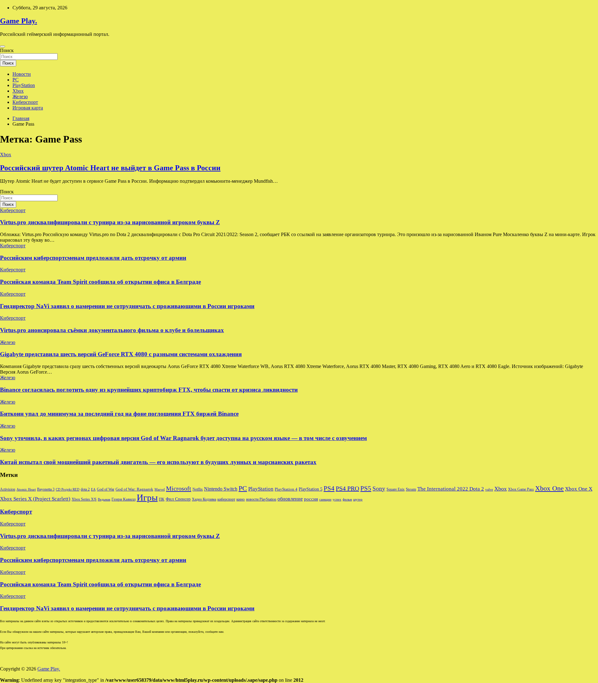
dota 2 (85, 489)
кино (240, 499)
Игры (147, 497)
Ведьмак (104, 499)
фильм (347, 499)
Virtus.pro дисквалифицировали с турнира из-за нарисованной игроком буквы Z (110, 222)
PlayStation (23, 85)
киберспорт (226, 499)
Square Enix (396, 489)
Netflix (197, 489)
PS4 (329, 488)
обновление (290, 498)
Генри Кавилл (123, 499)
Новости (21, 74)
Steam (411, 489)
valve (489, 489)
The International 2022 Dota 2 (450, 489)
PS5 (365, 488)
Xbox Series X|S (84, 499)
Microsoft (178, 488)
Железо (20, 96)
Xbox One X (578, 489)
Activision (7, 489)
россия (311, 499)
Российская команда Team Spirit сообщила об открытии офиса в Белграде (100, 282)
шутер (358, 499)
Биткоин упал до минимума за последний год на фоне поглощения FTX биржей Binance (119, 413)
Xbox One (549, 488)
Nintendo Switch (220, 489)
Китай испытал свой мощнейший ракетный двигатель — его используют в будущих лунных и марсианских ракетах (158, 462)
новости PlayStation (261, 499)
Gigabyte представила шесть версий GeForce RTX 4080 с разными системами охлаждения (121, 354)
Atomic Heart (26, 489)
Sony (379, 488)
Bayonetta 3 (46, 489)
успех (337, 499)
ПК (161, 499)
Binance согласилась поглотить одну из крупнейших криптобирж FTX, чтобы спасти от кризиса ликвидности (149, 389)
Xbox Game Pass (521, 489)
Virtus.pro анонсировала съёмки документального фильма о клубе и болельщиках (112, 330)
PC (15, 79)
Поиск (7, 50)
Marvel (159, 489)
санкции (325, 499)
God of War (105, 489)
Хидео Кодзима (204, 499)
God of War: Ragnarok (134, 489)
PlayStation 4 (286, 489)
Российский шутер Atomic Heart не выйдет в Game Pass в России (110, 168)
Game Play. (18, 21)
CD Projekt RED (67, 489)
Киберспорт (25, 102)
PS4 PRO (347, 488)
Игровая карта (27, 107)
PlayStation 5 (310, 489)
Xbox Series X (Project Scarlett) (35, 499)
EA (93, 489)
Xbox (18, 91)
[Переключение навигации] (2, 46)
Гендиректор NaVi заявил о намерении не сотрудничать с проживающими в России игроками (127, 306)
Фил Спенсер (178, 499)
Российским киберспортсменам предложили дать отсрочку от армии (93, 257)
